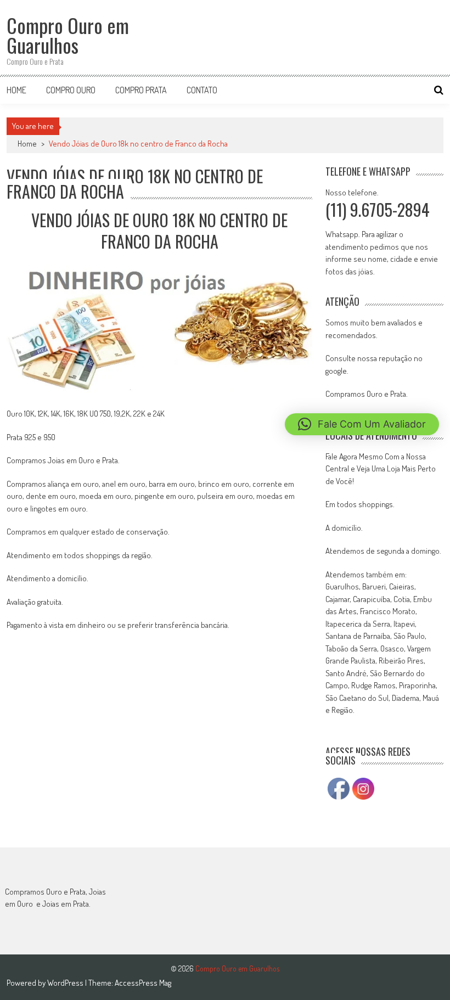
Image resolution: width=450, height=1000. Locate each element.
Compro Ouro (70, 90)
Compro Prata (141, 90)
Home (16, 90)
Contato (202, 90)
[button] (362, 424)
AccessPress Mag (143, 982)
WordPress (66, 982)
